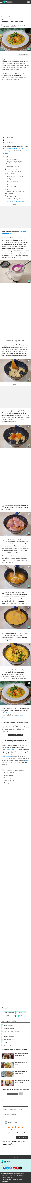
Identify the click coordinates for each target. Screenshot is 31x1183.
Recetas (2, 17)
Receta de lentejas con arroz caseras (22, 1082)
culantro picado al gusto (13, 199)
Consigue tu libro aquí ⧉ (15, 735)
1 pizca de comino (11, 186)
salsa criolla (9, 750)
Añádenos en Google (24, 54)
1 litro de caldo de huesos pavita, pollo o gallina (15, 192)
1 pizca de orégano (11, 189)
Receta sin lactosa (8, 148)
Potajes (15, 1016)
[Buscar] (29, 2)
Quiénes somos (20, 1173)
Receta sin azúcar (19, 148)
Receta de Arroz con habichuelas (21, 1073)
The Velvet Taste (8, 25)
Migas (8, 1016)
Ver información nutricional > (15, 201)
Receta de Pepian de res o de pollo (21, 1055)
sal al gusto (9, 179)
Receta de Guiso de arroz (21, 1064)
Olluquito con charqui (9, 1042)
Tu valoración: (15, 1130)
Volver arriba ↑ (16, 1157)
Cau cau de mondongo (10, 1034)
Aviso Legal (4, 1175)
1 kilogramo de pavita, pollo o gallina (14, 163)
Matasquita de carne (9, 1039)
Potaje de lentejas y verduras (11, 1031)
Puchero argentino (9, 1037)
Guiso (14, 17)
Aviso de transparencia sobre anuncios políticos (12, 1179)
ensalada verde (6, 756)
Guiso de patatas (9, 1012)
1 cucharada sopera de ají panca (15, 176)
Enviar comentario (22, 1137)
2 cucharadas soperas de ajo (14, 169)
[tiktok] (20, 1168)
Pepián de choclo (8, 1025)
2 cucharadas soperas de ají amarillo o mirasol (14, 172)
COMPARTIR (23, 3)
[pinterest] (17, 1168)
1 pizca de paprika (11, 184)
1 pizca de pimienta (12, 181)
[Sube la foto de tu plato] (21, 1093)
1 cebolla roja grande (12, 166)
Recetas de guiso (8, 713)
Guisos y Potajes (8, 17)
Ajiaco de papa (8, 1045)
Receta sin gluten (8, 151)
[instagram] (10, 1168)
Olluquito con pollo (9, 1028)
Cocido (21, 1016)
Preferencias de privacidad (8, 1177)
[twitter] (7, 1168)
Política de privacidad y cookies (16, 1175)
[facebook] (4, 1168)
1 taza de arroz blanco (12, 159)
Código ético (5, 1181)
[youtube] (14, 1168)
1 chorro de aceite (11, 196)
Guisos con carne (21, 1012)
